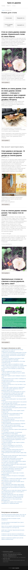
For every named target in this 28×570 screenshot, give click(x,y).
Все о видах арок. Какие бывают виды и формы (13, 484)
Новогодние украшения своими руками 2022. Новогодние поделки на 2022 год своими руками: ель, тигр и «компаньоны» (13, 396)
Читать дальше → (6, 82)
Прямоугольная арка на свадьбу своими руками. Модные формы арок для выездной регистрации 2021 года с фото (13, 487)
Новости (9, 5)
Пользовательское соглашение (15, 554)
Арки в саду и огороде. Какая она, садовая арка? (14, 387)
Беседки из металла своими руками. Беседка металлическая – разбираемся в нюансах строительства (12, 415)
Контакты (5, 554)
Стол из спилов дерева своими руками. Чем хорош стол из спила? (14, 212)
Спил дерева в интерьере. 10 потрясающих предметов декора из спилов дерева (13, 153)
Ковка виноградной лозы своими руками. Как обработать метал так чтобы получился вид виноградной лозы (12, 499)
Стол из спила (9, 18)
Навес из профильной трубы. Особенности (12, 371)
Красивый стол (20, 25)
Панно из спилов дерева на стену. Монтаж (12, 445)
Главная (3, 5)
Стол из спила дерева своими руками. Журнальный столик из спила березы (13, 34)
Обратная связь (6, 558)
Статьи (13, 5)
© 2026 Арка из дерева (8, 551)
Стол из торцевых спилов (9, 25)
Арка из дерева (14, 2)
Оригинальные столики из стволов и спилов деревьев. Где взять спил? (12, 281)
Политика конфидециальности (9, 555)
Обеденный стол (20, 18)
